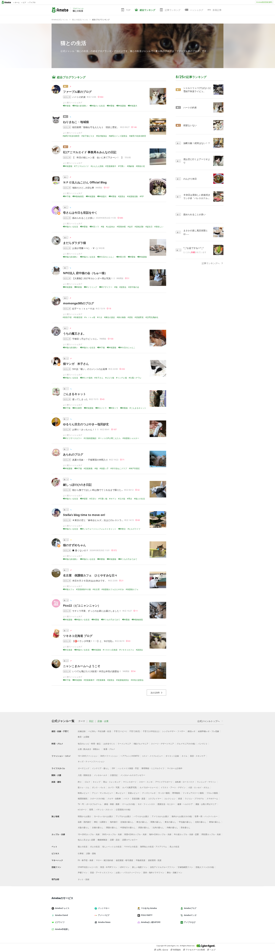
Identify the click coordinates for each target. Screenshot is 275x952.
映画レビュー (83, 793)
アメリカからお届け (160, 816)
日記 (91, 721)
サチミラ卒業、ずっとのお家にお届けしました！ (96, 610)
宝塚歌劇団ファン (185, 867)
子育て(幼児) (134, 731)
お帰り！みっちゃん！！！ (85, 429)
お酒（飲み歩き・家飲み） (89, 749)
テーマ (81, 721)
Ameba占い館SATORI (150, 922)
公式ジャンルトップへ (208, 721)
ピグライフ (60, 922)
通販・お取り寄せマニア (205, 804)
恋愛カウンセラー (130, 839)
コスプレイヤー (154, 798)
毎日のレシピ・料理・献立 (89, 743)
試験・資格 (91, 853)
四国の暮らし (144, 827)
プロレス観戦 (212, 793)
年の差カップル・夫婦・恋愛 (186, 834)
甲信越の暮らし (185, 822)
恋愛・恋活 (115, 839)
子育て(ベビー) (120, 731)
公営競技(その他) (123, 809)
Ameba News (104, 922)
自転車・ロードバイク (184, 781)
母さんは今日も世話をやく (80, 212)
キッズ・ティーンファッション (91, 761)
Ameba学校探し (62, 929)
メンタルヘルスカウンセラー (132, 775)
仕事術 (81, 853)
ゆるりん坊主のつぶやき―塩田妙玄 (86, 424)
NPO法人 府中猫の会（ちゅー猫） (85, 273)
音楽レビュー (133, 793)
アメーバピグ (103, 915)
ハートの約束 (79, 96)
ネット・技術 (83, 879)
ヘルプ (212, 949)
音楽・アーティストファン (101, 872)
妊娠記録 (81, 731)
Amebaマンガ (190, 915)
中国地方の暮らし (128, 827)
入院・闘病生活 (84, 775)
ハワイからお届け (141, 816)
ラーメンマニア (124, 743)
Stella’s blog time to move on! (84, 515)
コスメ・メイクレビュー (152, 756)
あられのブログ (73, 454)
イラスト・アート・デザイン (173, 787)
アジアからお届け (123, 816)
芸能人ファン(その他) (205, 867)
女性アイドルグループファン (162, 867)
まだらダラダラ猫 (74, 243)
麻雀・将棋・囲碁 (112, 804)
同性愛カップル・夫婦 (211, 834)
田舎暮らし (185, 827)
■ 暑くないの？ (80, 550)
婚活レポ (191, 731)
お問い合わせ (162, 949)
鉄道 (180, 798)
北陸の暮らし (200, 822)
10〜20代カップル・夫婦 (88, 834)
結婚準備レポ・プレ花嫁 (208, 731)
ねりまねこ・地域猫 (76, 122)
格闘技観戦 (82, 798)
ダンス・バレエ (98, 787)
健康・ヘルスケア (185, 804)
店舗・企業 (103, 721)
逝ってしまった (80, 399)
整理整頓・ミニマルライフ (152, 768)
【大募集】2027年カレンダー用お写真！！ (93, 278)
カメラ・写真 (114, 787)
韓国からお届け (84, 816)
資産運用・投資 (154, 860)
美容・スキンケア (197, 756)
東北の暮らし (142, 822)
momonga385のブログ (78, 303)
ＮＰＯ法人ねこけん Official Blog (85, 182)
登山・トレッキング (111, 781)
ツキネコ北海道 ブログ (77, 636)
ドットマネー (103, 908)
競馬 (91, 809)
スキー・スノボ (145, 781)
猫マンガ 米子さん (76, 364)
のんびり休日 (190, 178)
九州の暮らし (158, 827)
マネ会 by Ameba (149, 908)
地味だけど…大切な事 (83, 187)
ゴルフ (87, 781)
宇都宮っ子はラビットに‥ (85, 338)
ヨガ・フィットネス (146, 804)
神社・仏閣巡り (100, 822)
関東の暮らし (156, 822)
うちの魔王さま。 (74, 333)
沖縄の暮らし (172, 827)
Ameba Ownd (61, 915)
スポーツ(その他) (97, 798)
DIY (113, 768)
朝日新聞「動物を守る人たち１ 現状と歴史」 (95, 127)
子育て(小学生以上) (151, 731)
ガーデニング (83, 768)
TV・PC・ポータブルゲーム (90, 804)
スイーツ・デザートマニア (162, 743)
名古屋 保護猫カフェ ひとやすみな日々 (90, 575)
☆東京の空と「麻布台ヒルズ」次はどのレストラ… (97, 520)
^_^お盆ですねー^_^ (193, 247)
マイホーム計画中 (174, 768)
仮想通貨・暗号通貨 (124, 860)
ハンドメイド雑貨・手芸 (128, 768)
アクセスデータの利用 (195, 949)
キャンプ (96, 781)
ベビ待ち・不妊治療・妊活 (99, 731)
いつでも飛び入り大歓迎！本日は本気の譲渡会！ (96, 671)
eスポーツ (82, 809)
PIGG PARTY (146, 915)
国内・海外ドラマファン (153, 872)
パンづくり (202, 743)
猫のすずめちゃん (74, 545)
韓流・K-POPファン (108, 867)
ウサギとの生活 (131, 846)
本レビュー (120, 793)
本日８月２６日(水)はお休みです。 (89, 580)
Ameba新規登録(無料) (264, 2)
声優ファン (82, 872)
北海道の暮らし (127, 822)
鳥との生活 (174, 846)
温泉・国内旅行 (84, 822)
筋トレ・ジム (83, 787)
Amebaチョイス (62, 908)
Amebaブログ (190, 908)
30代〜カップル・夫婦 (112, 834)
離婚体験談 (102, 839)
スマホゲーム (212, 798)
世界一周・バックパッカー (206, 816)
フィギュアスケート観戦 (193, 793)
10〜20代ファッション (88, 756)
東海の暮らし (215, 822)
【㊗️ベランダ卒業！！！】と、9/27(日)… (93, 641)
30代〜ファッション (109, 756)
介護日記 (114, 775)
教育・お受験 (83, 736)
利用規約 (177, 949)
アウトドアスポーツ (163, 781)
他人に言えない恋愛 (86, 839)
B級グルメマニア (141, 743)
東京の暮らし (170, 822)
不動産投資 (140, 860)
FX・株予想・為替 (85, 860)
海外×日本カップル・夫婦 (160, 834)
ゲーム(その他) (128, 804)
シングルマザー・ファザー (173, 731)
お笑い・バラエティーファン (128, 872)
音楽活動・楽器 (138, 798)
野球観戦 (176, 793)
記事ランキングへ (211, 263)
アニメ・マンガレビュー (102, 793)
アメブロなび (189, 922)
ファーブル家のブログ (77, 92)
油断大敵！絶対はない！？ (196, 143)
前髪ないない (190, 125)
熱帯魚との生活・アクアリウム (153, 846)
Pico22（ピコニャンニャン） (82, 605)
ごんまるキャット (74, 394)
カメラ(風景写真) (129, 787)
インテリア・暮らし (100, 768)
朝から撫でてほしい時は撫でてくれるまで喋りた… (97, 489)
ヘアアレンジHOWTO (129, 756)
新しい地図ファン (139, 867)
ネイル (184, 756)
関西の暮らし (112, 827)
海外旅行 (114, 822)
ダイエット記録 (172, 756)
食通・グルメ (109, 749)
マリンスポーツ (129, 781)
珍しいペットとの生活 (111, 846)
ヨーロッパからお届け (103, 816)
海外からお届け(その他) (182, 816)
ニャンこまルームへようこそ (81, 666)
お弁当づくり (109, 743)
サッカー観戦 (164, 793)
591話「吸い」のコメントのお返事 (89, 369)
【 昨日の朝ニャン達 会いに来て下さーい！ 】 (97, 157)
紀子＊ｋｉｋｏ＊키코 (83, 308)
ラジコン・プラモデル (194, 798)
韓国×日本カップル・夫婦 (135, 834)
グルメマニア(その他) (186, 743)
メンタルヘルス (100, 775)
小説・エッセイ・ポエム (198, 787)
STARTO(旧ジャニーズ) (88, 867)
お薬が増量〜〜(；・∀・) (84, 248)
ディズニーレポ (148, 793)
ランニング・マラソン (206, 781)
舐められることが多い (83, 217)
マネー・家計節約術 (104, 860)
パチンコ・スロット (104, 809)
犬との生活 (95, 846)
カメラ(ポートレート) (149, 787)
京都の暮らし (97, 827)
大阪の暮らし (83, 827)
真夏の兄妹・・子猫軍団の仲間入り (90, 459)
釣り (80, 781)
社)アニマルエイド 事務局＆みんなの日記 (89, 152)
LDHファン (124, 867)
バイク (126, 798)
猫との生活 (73, 42)
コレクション (170, 798)
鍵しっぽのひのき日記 (77, 484)
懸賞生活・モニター (166, 804)
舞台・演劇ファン (174, 872)
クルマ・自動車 (114, 798)
